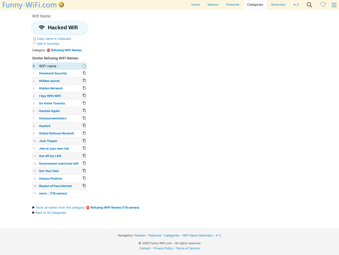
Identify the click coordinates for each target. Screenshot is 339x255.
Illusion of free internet (55, 186)
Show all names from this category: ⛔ (87, 207)
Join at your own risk (54, 148)
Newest (213, 4)
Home (195, 4)
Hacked (44, 126)
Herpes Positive (50, 178)
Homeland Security (53, 73)
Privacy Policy (163, 248)
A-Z (296, 4)
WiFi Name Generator (198, 235)
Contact (144, 248)
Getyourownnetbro (53, 118)
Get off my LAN (50, 156)
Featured (232, 4)
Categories (255, 4)
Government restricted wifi (58, 163)
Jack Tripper (48, 141)
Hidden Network (51, 88)
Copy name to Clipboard (54, 38)
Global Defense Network (56, 133)
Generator (278, 4)
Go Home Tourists (52, 103)
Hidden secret (49, 81)
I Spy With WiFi (50, 96)
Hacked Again (49, 111)
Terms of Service (188, 248)
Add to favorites (48, 43)
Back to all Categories (51, 212)
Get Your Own (49, 171)
